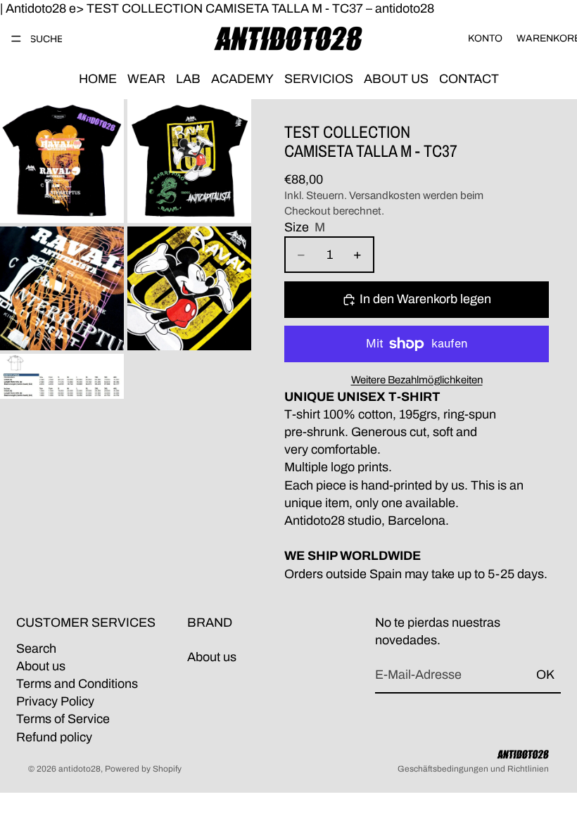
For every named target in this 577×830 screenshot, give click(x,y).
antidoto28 (79, 769)
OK (545, 675)
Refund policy (54, 737)
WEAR (146, 79)
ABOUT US (396, 79)
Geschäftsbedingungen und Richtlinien (473, 769)
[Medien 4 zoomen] (189, 288)
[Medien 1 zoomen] (62, 161)
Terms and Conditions (77, 684)
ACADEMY (242, 79)
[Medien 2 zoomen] (189, 161)
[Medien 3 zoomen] (62, 288)
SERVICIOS (318, 79)
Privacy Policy (55, 701)
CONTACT (469, 79)
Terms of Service (63, 720)
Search (36, 648)
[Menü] (16, 39)
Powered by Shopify (143, 769)
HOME (98, 79)
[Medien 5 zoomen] (62, 377)
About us (40, 666)
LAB (188, 79)
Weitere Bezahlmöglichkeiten (417, 379)
